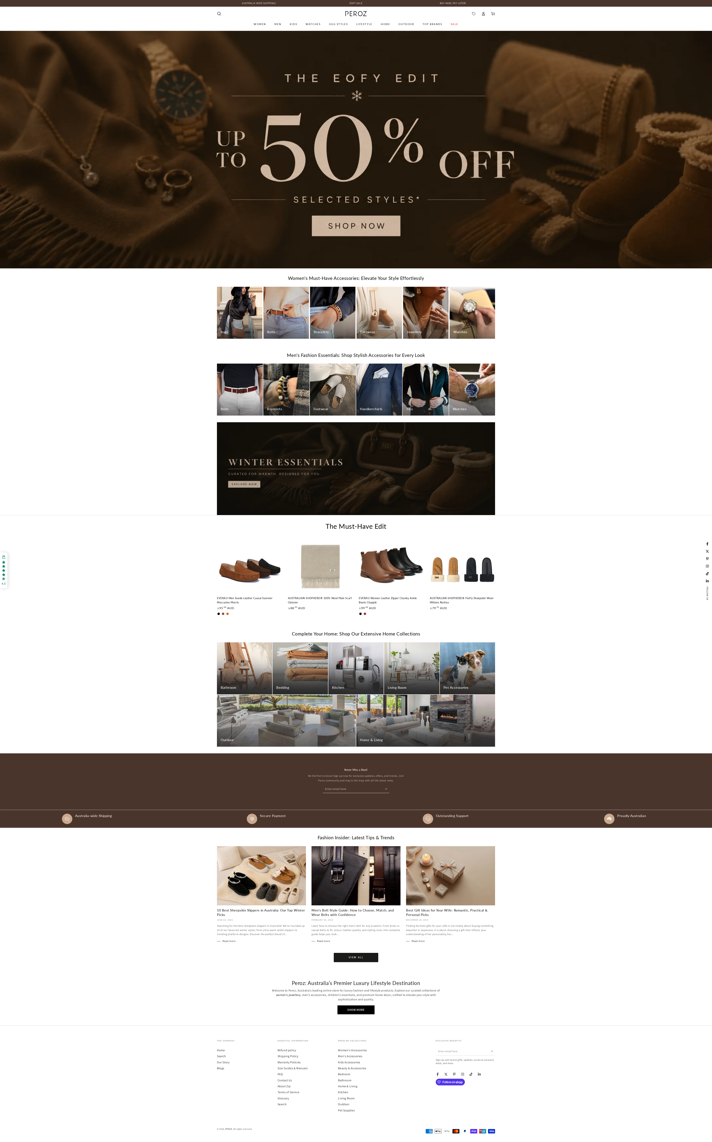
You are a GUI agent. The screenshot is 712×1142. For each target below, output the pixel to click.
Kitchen (343, 1092)
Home (221, 1050)
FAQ (280, 1074)
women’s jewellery (288, 995)
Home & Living (347, 1086)
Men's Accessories (350, 1056)
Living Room (346, 1098)
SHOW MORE (356, 1010)
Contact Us (285, 1080)
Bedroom (344, 1074)
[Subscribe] (387, 789)
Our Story (223, 1062)
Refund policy (287, 1050)
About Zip (284, 1086)
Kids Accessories (349, 1062)
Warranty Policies (289, 1062)
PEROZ (228, 1129)
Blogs (220, 1068)
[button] (219, 14)
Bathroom (344, 1080)
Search (221, 1056)
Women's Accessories (352, 1050)
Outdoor (343, 1104)
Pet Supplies (346, 1110)
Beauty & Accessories (352, 1068)
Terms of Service (288, 1092)
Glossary (283, 1098)
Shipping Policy (288, 1056)
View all (356, 957)
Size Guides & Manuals (293, 1068)
